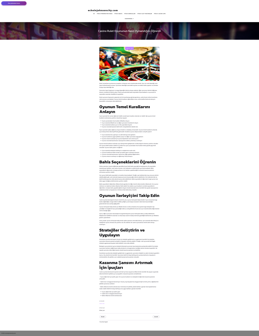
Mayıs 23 (128, 48)
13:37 (132, 48)
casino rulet (101, 303)
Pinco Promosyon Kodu (105, 13)
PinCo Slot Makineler (145, 13)
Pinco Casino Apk (160, 13)
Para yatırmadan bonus (14, 3)
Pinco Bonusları (130, 13)
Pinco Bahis (118, 13)
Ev (94, 13)
